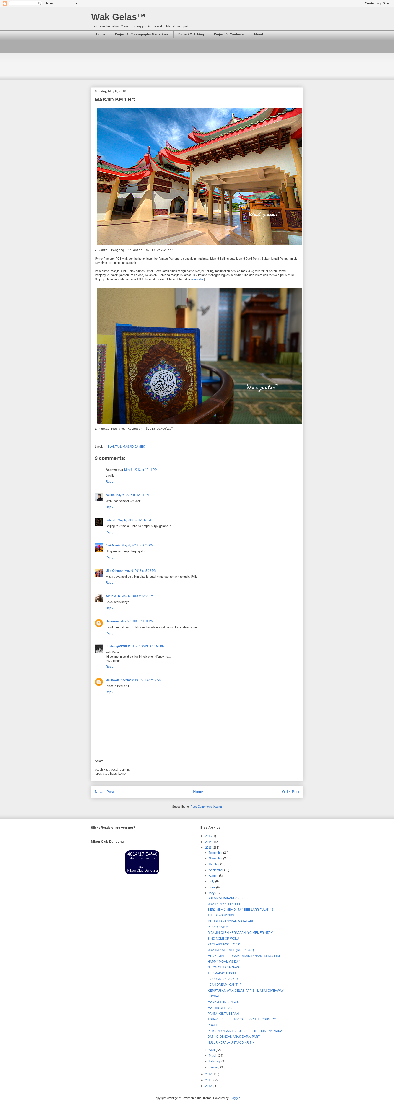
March (213, 1055)
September (216, 870)
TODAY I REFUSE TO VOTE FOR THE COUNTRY (242, 1019)
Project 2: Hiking (191, 34)
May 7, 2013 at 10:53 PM (148, 646)
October (214, 864)
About (258, 34)
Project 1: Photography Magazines (141, 34)
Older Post (290, 792)
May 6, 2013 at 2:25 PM (137, 545)
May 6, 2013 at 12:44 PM (132, 495)
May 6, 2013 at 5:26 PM (140, 570)
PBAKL (213, 1025)
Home (100, 34)
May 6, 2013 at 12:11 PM (140, 469)
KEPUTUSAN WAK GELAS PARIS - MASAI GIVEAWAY (246, 990)
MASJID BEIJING (220, 1008)
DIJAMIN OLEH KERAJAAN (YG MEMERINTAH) (240, 932)
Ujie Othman (114, 570)
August (214, 875)
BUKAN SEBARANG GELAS (227, 898)
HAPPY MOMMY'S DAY (224, 961)
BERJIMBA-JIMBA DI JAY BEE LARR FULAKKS (240, 909)
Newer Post (104, 792)
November (216, 858)
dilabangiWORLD (118, 646)
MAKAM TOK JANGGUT (224, 1002)
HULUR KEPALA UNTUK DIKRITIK (231, 1042)
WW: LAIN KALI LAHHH (224, 904)
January (214, 1067)
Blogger (234, 1098)
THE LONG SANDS (221, 915)
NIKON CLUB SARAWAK (225, 967)
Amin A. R (113, 596)
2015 (209, 836)
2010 (209, 1086)
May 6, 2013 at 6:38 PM (137, 596)
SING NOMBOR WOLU (223, 938)
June (212, 887)
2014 (209, 841)
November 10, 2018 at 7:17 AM (140, 680)
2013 (209, 847)
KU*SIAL (214, 996)
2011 (209, 1080)
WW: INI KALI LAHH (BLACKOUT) (231, 950)
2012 (209, 1074)
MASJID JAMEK (134, 446)
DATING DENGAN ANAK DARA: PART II (235, 1036)
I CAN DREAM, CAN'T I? (224, 984)
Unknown (112, 621)
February (215, 1061)
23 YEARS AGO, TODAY (224, 944)
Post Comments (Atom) (206, 806)
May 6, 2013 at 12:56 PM (134, 520)
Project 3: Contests (229, 34)
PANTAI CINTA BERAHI (224, 1013)
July (212, 881)
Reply (109, 481)
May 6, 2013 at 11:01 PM (136, 621)
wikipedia (197, 279)
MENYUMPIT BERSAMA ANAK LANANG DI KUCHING (244, 956)
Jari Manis (113, 545)
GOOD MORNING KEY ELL (226, 979)
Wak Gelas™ (118, 17)
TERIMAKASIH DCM (222, 973)
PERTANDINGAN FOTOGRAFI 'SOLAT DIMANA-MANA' (245, 1031)
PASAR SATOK (218, 927)
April (212, 1050)
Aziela (110, 495)
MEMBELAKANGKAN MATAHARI (230, 921)
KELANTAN (113, 446)
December (216, 852)
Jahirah (111, 520)
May (212, 893)
